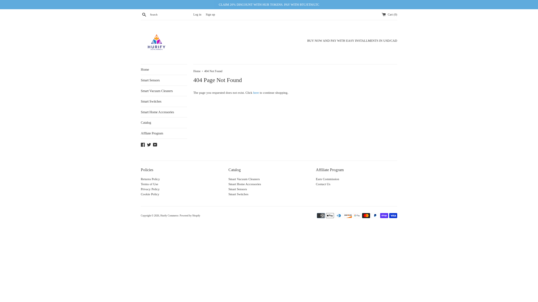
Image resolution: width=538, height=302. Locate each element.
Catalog (146, 122)
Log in (197, 14)
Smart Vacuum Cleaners (157, 91)
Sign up (210, 14)
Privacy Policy (150, 189)
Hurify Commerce (169, 215)
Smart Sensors (150, 80)
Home (145, 69)
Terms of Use (149, 184)
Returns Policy (150, 179)
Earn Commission (327, 179)
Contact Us (323, 184)
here (256, 92)
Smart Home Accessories (157, 112)
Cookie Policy (150, 194)
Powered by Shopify (190, 215)
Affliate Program (152, 133)
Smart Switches (151, 101)
